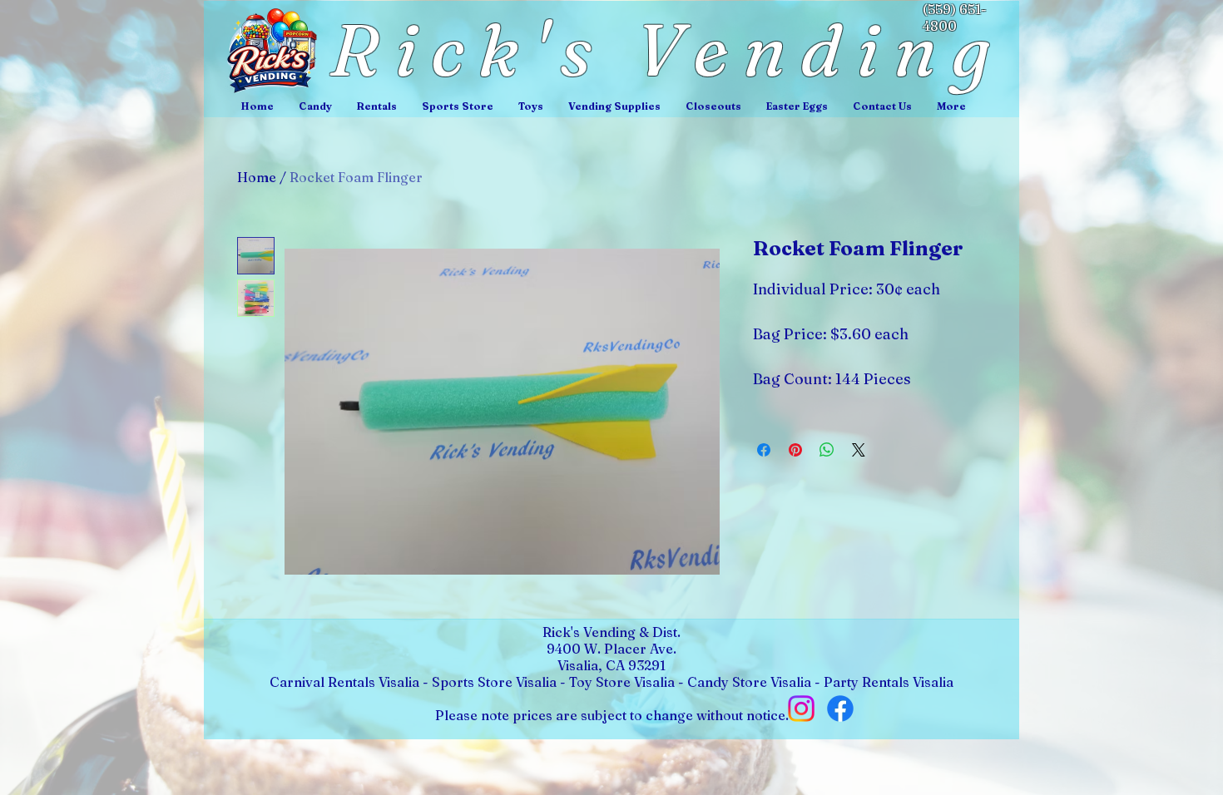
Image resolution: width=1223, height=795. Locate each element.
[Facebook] (840, 708)
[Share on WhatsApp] (827, 450)
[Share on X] (859, 450)
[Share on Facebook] (764, 450)
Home (256, 177)
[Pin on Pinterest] (795, 450)
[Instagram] (801, 708)
